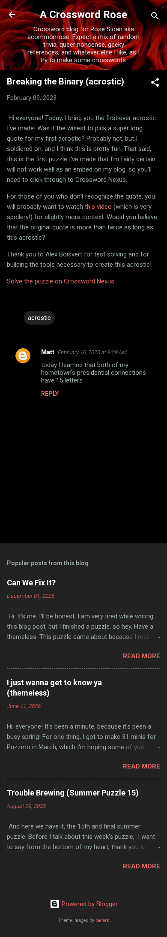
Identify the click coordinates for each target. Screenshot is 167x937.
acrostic (39, 318)
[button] (155, 83)
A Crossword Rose (83, 15)
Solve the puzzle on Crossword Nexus (60, 281)
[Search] (155, 17)
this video (98, 207)
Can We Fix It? (31, 582)
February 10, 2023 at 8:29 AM (92, 352)
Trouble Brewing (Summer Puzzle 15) (73, 792)
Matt (47, 352)
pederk (102, 920)
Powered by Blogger (89, 904)
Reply (50, 393)
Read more (141, 656)
